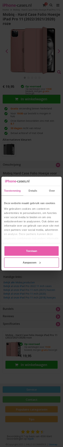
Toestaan (31, 250)
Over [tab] (52, 190)
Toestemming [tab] (12, 190)
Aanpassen (29, 262)
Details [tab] (33, 190)
